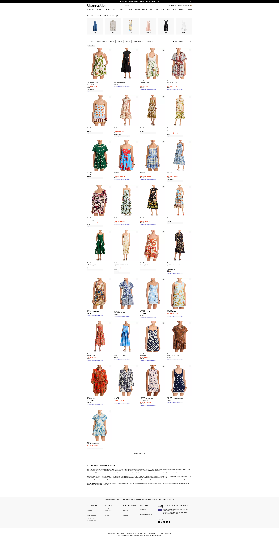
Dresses (96, 13)
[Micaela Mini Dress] (152, 155)
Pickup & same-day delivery (146, 514)
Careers (124, 513)
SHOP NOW (156, 1)
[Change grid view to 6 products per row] (176, 41)
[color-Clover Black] (168, 271)
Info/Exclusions (172, 499)
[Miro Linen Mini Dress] (99, 63)
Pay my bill (107, 515)
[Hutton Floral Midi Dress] (179, 245)
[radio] (168, 271)
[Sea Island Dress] (179, 200)
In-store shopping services (145, 511)
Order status (107, 513)
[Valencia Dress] (99, 110)
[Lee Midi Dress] (152, 110)
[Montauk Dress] (99, 200)
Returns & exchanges (91, 515)
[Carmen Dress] (99, 336)
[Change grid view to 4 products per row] (173, 42)
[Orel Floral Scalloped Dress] (126, 245)
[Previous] (89, 64)
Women (91, 13)
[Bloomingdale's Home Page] (96, 5)
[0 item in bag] (191, 5)
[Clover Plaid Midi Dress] (126, 336)
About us (124, 508)
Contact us (89, 510)
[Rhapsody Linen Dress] (99, 293)
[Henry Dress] (126, 380)
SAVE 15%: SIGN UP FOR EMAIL (112, 499)
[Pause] (191, 1)
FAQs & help (89, 513)
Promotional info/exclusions (169, 513)
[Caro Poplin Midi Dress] (179, 110)
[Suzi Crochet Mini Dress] (152, 380)
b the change (125, 510)
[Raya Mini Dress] (99, 380)
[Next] (110, 64)
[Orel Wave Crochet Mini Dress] (179, 380)
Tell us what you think (91, 520)
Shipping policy (90, 518)
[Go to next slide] (189, 1)
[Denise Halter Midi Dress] (179, 155)
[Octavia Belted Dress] (126, 63)
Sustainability (125, 515)
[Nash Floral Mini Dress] (126, 293)
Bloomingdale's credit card (110, 508)
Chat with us (89, 508)
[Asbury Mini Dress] (99, 155)
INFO (152, 1)
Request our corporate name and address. (152, 535)
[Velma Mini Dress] (152, 63)
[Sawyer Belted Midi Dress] (126, 110)
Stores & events (143, 516)
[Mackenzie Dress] (179, 293)
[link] (99, 86)
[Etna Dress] (152, 336)
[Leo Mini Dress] (126, 155)
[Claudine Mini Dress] (152, 293)
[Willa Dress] (126, 200)
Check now (178, 513)
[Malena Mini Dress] (179, 63)
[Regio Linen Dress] (99, 245)
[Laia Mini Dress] (152, 245)
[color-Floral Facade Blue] (170, 271)
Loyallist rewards (108, 510)
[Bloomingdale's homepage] (88, 13)
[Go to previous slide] (88, 1)
